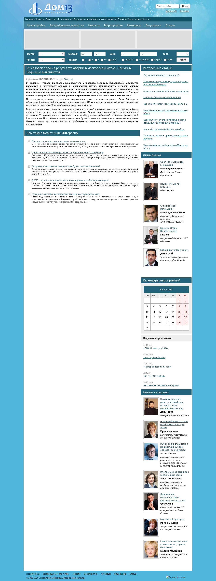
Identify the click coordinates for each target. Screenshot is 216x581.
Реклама (184, 10)
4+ (105, 59)
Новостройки (36, 25)
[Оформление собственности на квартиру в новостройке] (151, 501)
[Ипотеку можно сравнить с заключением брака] (151, 479)
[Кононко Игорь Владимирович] (151, 235)
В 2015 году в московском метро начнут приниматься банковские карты (70, 180)
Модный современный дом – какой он (163, 129)
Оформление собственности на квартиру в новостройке (173, 497)
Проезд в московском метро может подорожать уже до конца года (67, 152)
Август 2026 (166, 289)
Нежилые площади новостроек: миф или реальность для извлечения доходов (171, 403)
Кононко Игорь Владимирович (168, 229)
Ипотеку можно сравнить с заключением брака (174, 473)
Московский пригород (172, 519)
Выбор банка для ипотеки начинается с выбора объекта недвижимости (174, 446)
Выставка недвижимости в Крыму (161, 385)
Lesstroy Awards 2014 (154, 357)
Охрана (158, 59)
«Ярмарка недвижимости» (157, 366)
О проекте (171, 10)
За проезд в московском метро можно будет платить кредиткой (66, 166)
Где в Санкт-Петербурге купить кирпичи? (165, 103)
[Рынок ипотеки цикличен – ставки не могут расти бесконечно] (151, 549)
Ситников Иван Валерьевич (168, 207)
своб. (114, 59)
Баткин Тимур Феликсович (174, 249)
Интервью (134, 25)
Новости (39, 19)
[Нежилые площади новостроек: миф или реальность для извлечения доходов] (151, 406)
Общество (51, 19)
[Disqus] (82, 250)
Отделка (129, 59)
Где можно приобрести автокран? (161, 75)
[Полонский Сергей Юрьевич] (151, 191)
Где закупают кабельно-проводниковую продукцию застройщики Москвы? (164, 121)
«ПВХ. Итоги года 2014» (155, 348)
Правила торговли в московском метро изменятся (58, 141)
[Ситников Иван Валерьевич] (151, 213)
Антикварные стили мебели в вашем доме (165, 90)
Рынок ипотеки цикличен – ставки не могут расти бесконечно (173, 544)
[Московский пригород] (151, 527)
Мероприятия (113, 25)
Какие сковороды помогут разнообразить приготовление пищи (165, 83)
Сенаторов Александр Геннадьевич (171, 163)
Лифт (170, 59)
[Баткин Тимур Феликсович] (151, 257)
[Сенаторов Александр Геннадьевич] (151, 169)
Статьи (170, 25)
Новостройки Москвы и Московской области (62, 577)
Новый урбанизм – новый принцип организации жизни (174, 424)
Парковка (144, 59)
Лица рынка (153, 25)
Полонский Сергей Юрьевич (170, 185)
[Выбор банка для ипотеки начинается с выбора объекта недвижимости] (151, 451)
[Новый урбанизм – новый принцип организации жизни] (151, 429)
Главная (29, 19)
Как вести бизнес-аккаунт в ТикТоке (162, 97)
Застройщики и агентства (67, 25)
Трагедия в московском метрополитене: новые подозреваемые (65, 193)
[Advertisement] (52, 39)
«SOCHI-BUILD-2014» (154, 375)
